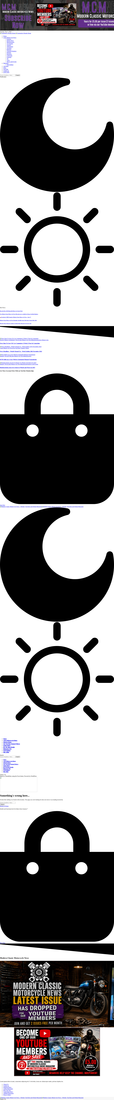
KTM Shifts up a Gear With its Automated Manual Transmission (18, 359)
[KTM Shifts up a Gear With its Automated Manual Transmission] (17, 354)
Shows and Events (33, 364)
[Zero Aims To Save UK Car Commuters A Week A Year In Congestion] (19, 338)
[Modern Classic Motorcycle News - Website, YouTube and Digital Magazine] (41, 506)
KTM (9, 356)
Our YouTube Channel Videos (21, 348)
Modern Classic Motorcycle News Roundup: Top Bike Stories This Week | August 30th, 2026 (18, 320)
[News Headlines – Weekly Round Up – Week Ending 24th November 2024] (20, 346)
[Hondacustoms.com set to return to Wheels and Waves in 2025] (18, 362)
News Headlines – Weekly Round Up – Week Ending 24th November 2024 (21, 351)
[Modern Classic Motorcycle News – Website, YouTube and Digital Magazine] (41, 1097)
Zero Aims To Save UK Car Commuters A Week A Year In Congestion (20, 343)
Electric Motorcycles (5, 340)
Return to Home (4, 806)
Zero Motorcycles (43, 340)
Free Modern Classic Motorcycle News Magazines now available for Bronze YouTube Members (19, 314)
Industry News (15, 340)
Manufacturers (35, 340)
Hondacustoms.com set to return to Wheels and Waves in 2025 (17, 367)
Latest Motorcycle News (25, 340)
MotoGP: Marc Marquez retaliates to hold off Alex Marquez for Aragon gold (15, 323)
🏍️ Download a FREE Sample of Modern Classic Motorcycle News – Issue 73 (15, 317)
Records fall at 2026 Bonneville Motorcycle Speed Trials (11, 311)
